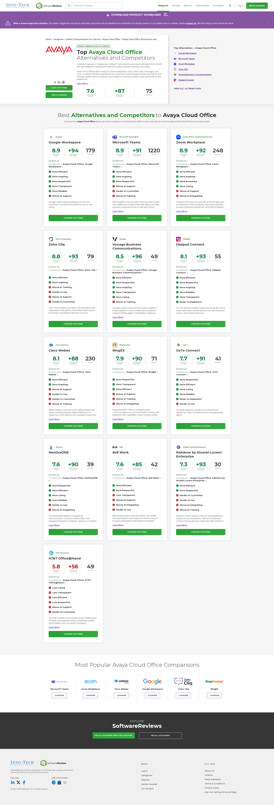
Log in (144, 771)
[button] (82, 83)
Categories (163, 5)
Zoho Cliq (183, 69)
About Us (188, 5)
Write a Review (257, 6)
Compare (176, 5)
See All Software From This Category (114, 735)
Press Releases (213, 779)
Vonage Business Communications (195, 74)
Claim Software (59, 88)
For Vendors (218, 5)
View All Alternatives (187, 88)
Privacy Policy (212, 788)
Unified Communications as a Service (83, 39)
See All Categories (160, 735)
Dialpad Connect (186, 80)
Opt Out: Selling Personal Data (220, 792)
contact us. (191, 23)
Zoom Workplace (186, 64)
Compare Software (73, 218)
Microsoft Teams (186, 59)
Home (48, 39)
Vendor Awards (202, 5)
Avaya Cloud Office (111, 39)
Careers (209, 775)
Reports (145, 780)
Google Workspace (187, 53)
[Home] (49, 5)
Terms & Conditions (215, 783)
